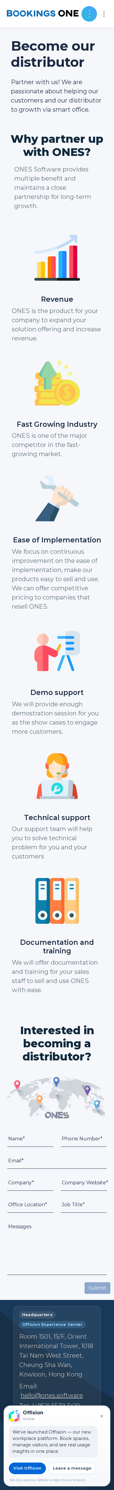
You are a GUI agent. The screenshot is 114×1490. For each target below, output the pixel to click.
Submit (97, 1288)
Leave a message (72, 1468)
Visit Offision (27, 1468)
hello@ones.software (52, 1395)
